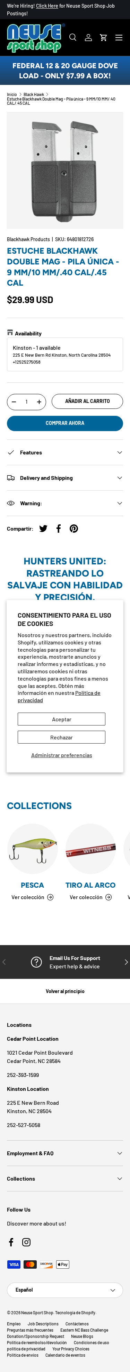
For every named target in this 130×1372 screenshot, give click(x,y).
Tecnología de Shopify (75, 1312)
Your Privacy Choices (70, 1348)
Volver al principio (65, 991)
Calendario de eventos (65, 1355)
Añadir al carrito (87, 401)
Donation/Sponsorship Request (35, 1336)
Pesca (32, 885)
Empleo (14, 1323)
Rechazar (61, 737)
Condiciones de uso (91, 1342)
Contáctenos (77, 1323)
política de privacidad (26, 1348)
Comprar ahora (65, 423)
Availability (28, 333)
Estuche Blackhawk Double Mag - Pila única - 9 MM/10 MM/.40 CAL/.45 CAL (61, 101)
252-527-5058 (23, 1124)
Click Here (47, 6)
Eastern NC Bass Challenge (84, 1329)
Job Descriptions (43, 1323)
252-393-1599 (23, 1074)
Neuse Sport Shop (37, 1312)
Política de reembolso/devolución (37, 1342)
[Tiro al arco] (91, 849)
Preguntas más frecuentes (30, 1329)
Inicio (12, 94)
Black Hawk (34, 94)
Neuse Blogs (82, 1336)
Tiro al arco (90, 885)
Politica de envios (22, 1355)
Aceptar (61, 719)
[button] (103, 37)
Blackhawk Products (28, 239)
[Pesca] (32, 849)
